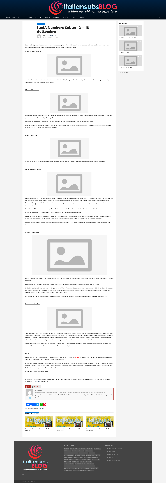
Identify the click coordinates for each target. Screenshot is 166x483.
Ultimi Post (36, 387)
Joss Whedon (89, 450)
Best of (98, 455)
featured (92, 453)
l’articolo (37, 381)
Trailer (74, 450)
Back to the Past (80, 463)
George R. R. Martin (85, 461)
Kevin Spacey (90, 463)
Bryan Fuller (94, 468)
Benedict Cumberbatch (79, 470)
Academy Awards (69, 466)
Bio (28, 387)
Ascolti (20, 17)
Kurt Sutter (95, 459)
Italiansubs (81, 17)
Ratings (41, 408)
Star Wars (81, 450)
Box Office (67, 468)
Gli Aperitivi (82, 448)
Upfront (75, 453)
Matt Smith (67, 461)
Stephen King (68, 470)
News (14, 17)
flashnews (97, 448)
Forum (73, 17)
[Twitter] (30, 398)
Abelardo (51, 35)
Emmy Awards (90, 455)
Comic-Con (90, 448)
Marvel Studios (78, 457)
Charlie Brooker (69, 463)
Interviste (38, 17)
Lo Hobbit (90, 470)
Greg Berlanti (79, 466)
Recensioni (29, 17)
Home (8, 17)
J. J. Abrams (67, 450)
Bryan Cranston (68, 459)
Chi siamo (56, 17)
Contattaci (64, 17)
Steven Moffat (84, 453)
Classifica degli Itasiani (91, 457)
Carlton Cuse (75, 468)
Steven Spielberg (80, 455)
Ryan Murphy (67, 453)
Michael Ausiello (69, 455)
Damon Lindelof (86, 459)
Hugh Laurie (75, 461)
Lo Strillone (73, 448)
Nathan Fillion (85, 468)
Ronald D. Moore (89, 466)
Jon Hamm (77, 459)
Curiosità (47, 17)
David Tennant (68, 457)
